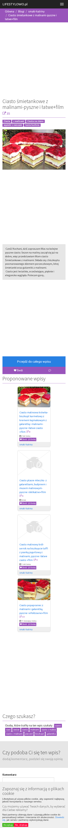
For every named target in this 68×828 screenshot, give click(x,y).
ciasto (58, 725)
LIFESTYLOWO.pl (15, 4)
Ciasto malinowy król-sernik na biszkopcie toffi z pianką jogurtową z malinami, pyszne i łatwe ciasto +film (34, 552)
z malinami (18, 121)
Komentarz (9, 774)
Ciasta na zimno (35, 121)
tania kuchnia (32, 125)
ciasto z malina (49, 729)
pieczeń (29, 734)
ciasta (25, 729)
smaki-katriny (36, 11)
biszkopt (39, 734)
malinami (34, 729)
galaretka (51, 734)
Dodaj (33, 439)
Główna (9, 11)
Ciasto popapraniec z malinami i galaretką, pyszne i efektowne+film (33, 609)
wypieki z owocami (13, 125)
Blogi (21, 11)
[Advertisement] (34, 59)
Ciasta (7, 121)
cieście (16, 729)
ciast (8, 729)
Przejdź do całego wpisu (34, 361)
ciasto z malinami (14, 734)
